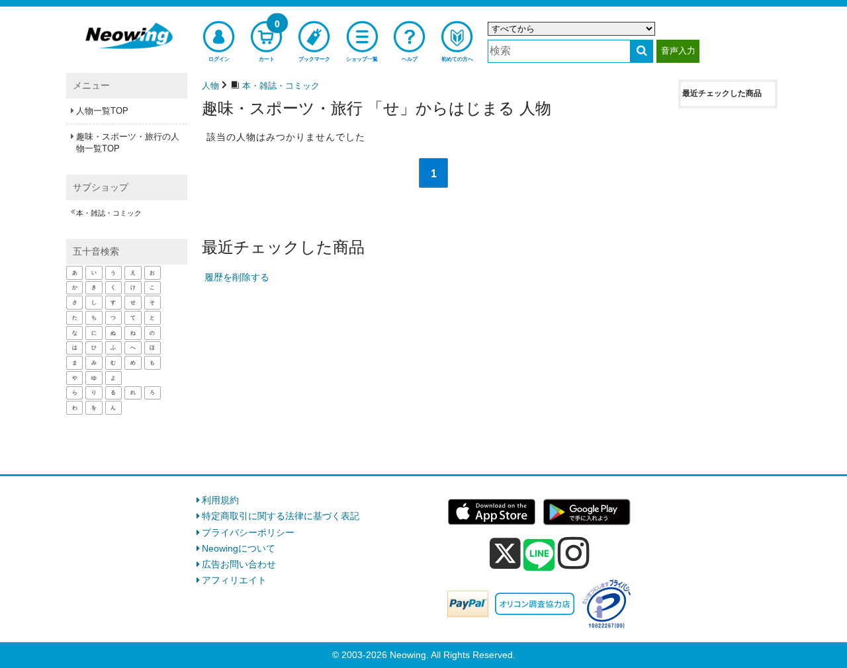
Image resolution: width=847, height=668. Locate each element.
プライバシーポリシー (248, 532)
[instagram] (574, 552)
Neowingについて (238, 548)
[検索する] (641, 51)
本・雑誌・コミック (109, 213)
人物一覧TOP (102, 111)
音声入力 (678, 51)
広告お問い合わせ (239, 564)
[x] (505, 553)
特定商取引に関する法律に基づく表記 (280, 516)
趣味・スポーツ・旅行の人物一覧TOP (127, 142)
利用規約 (220, 500)
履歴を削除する (236, 277)
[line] (539, 555)
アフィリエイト (234, 580)
